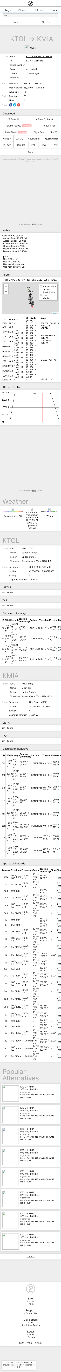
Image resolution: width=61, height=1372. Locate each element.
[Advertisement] (30, 192)
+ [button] (6, 286)
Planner (22, 10)
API (31, 1322)
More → (30, 1256)
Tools (53, 10)
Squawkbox (34, 138)
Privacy (31, 1337)
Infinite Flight (10, 132)
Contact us (30, 161)
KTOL (18, 39)
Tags (8, 10)
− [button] (6, 291)
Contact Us (31, 1313)
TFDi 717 (21, 145)
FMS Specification (31, 1325)
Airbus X (7, 138)
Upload (38, 10)
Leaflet (56, 313)
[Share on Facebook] (10, 104)
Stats (31, 1304)
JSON (44, 145)
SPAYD (30, 291)
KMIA (45, 39)
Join (15, 22)
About (31, 1301)
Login (34, 224)
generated (31, 69)
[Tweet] (14, 104)
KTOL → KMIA (37, 1091)
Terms (31, 1334)
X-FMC (19, 138)
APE (29, 289)
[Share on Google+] (18, 104)
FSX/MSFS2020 (13, 125)
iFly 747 (7, 145)
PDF (33, 145)
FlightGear (39, 132)
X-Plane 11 (13, 119)
